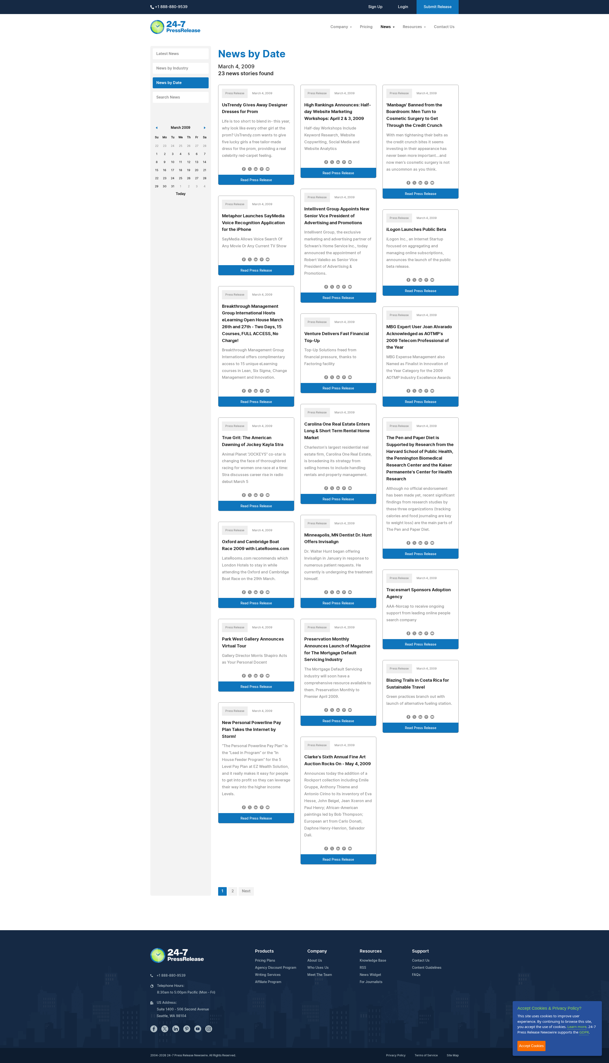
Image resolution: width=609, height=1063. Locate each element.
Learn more (576, 1026)
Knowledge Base (373, 960)
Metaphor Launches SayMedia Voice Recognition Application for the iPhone (253, 223)
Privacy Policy (396, 1055)
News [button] (386, 27)
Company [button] (339, 27)
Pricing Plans (265, 960)
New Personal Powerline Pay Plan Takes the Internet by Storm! (251, 730)
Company (317, 951)
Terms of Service (426, 1055)
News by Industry (172, 68)
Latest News (167, 54)
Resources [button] (413, 27)
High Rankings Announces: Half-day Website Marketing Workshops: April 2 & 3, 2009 (337, 112)
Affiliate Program (268, 982)
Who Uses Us (318, 967)
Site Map (453, 1055)
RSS (363, 967)
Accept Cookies (531, 1046)
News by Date (169, 83)
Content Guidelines (427, 967)
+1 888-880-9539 (170, 7)
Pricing (366, 27)
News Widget (370, 975)
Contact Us (444, 27)
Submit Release (438, 7)
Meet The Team (319, 975)
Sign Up (375, 7)
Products (264, 951)
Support (420, 951)
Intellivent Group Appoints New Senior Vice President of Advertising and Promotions (336, 216)
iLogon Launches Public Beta (416, 230)
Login (403, 7)
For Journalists (371, 982)
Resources (371, 951)
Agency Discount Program (275, 967)
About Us (314, 960)
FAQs (416, 975)
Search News (168, 97)
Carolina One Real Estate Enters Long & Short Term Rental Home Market (337, 431)
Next (246, 891)
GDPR (584, 1032)
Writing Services (268, 975)
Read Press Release (256, 180)
